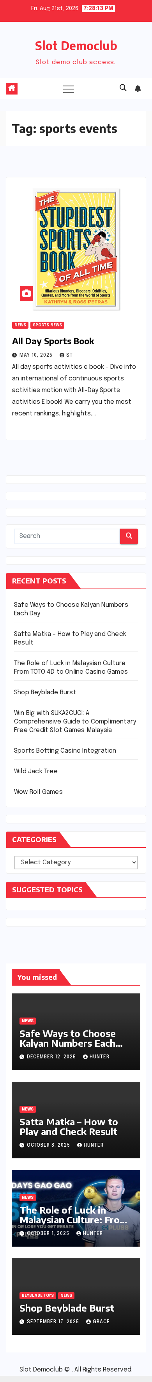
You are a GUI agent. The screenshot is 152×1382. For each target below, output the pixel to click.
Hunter (100, 1057)
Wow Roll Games (38, 792)
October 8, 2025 (49, 1145)
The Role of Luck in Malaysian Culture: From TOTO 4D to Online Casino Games (73, 1224)
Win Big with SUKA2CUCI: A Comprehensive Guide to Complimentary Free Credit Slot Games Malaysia (75, 722)
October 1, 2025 (49, 1233)
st (69, 355)
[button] (123, 88)
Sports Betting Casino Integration (65, 751)
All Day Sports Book (53, 340)
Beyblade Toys (38, 1296)
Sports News (47, 325)
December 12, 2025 (52, 1057)
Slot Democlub (76, 45)
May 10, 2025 (36, 355)
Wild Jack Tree (36, 771)
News (20, 325)
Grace (101, 1322)
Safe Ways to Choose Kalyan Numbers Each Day (67, 1042)
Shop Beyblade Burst (45, 692)
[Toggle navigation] (68, 88)
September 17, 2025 (54, 1322)
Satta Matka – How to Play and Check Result (68, 1126)
